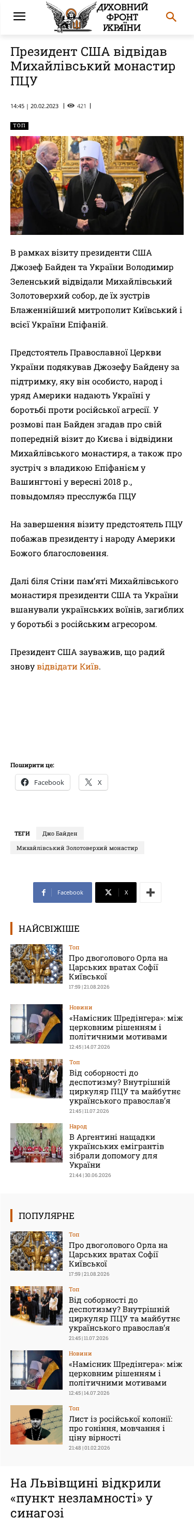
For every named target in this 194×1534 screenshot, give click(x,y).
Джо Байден (60, 833)
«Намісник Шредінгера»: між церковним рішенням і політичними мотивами (126, 1026)
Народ (78, 1126)
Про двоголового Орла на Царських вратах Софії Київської (118, 966)
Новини (81, 1007)
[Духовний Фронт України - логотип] (97, 17)
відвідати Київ (68, 666)
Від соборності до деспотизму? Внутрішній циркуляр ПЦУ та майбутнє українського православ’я (125, 1086)
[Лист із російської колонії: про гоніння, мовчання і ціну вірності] (36, 1424)
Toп (19, 125)
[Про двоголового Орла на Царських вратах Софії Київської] (36, 963)
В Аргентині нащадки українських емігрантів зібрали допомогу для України (116, 1150)
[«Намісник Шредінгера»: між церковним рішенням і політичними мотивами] (36, 1023)
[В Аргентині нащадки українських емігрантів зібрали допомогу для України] (36, 1142)
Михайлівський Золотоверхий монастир (77, 848)
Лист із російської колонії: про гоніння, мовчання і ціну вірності (120, 1427)
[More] (150, 892)
